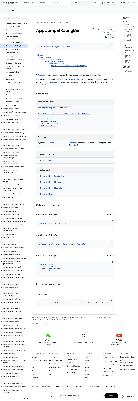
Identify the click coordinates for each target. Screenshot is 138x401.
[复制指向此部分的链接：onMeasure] (49, 294)
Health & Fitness (54, 364)
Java (112, 37)
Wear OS (70, 363)
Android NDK (107, 375)
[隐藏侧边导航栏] (26, 397)
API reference (9, 11)
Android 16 (88, 360)
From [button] (48, 160)
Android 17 (88, 357)
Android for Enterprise (39, 360)
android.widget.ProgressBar (52, 59)
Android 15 (88, 364)
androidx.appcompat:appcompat (102, 29)
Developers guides (109, 365)
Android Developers (42, 22)
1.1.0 (112, 35)
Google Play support (127, 366)
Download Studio (108, 372)
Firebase (79, 386)
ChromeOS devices (73, 366)
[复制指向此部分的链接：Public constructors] (63, 205)
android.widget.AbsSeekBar (55, 61)
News (33, 371)
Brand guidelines (52, 396)
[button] (14, 108)
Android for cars (72, 369)
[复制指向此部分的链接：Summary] (50, 94)
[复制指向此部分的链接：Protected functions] (63, 284)
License (41, 396)
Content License (91, 317)
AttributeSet (83, 113)
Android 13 (88, 371)
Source (34, 367)
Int (55, 125)
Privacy (51, 371)
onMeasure (73, 143)
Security (34, 364)
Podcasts (35, 378)
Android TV (71, 373)
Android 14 (88, 367)
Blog (33, 374)
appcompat (56, 82)
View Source (107, 32)
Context (67, 108)
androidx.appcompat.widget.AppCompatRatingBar (69, 66)
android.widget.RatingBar (57, 64)
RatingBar (66, 47)
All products (110, 386)
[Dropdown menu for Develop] (48, 2)
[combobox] (81, 3)
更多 (55, 3)
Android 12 (88, 374)
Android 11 (88, 378)
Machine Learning (55, 360)
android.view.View (45, 57)
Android (34, 357)
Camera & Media (55, 367)
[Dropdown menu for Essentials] (33, 2)
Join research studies (127, 369)
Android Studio (123, 3)
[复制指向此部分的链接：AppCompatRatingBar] (60, 215)
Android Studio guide (110, 361)
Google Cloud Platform (94, 386)
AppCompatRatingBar (52, 47)
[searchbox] (14, 18)
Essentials (26, 3)
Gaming (52, 357)
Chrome (68, 386)
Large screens (72, 359)
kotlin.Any (39, 55)
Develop (42, 3)
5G (50, 374)
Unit (52, 143)
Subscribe (111, 396)
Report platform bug (127, 357)
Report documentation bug (127, 361)
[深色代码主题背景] (112, 44)
